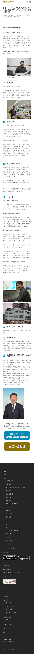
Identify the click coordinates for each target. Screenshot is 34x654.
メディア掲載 (10, 606)
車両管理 (8, 517)
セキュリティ (10, 513)
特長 (5, 478)
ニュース (8, 602)
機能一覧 (8, 534)
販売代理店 (9, 609)
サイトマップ (7, 624)
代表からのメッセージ (12, 612)
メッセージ (9, 507)
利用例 (8, 537)
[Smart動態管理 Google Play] (9, 560)
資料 (7, 619)
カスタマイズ (10, 540)
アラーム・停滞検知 (11, 504)
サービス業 (26, 15)
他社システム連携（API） (11, 548)
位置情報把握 (10, 494)
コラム (5, 591)
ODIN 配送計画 (7, 569)
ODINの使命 (9, 480)
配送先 (8, 510)
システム (6, 528)
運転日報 (8, 500)
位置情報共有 (10, 484)
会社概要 (6, 600)
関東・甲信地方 (14, 17)
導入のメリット (10, 490)
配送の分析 (6, 17)
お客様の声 (19, 15)
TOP (5, 471)
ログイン (5, 632)
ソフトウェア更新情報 (12, 530)
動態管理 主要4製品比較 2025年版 (15, 487)
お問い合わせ (7, 617)
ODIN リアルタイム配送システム (12, 572)
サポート (8, 543)
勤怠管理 (8, 497)
